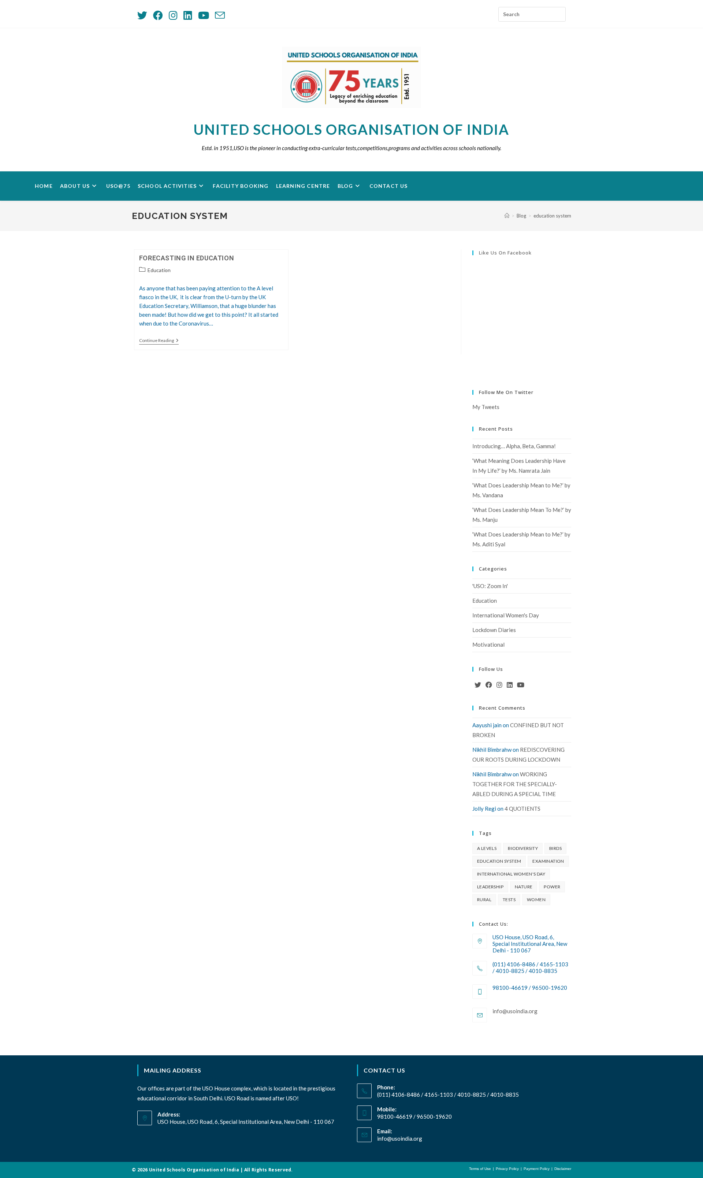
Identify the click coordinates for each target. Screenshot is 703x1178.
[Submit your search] (558, 11)
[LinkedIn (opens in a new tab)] (188, 15)
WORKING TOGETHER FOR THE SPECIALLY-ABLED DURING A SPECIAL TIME (514, 784)
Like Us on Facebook (505, 252)
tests (509, 899)
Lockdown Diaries (494, 630)
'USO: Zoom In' (490, 586)
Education (159, 270)
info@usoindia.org (515, 1011)
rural (484, 899)
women (536, 899)
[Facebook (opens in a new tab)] (158, 15)
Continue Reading (159, 341)
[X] (478, 685)
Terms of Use (480, 1169)
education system (552, 216)
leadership (490, 886)
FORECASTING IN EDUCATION (186, 258)
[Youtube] (520, 685)
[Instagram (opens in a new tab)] (173, 15)
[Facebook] (489, 685)
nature (523, 886)
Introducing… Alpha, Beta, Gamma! (514, 446)
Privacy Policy (507, 1169)
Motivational (488, 644)
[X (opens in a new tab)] (143, 15)
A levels (486, 848)
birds (555, 848)
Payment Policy (537, 1169)
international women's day (511, 874)
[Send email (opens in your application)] (220, 15)
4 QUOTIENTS (522, 808)
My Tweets (485, 407)
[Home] (507, 216)
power (552, 886)
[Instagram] (499, 685)
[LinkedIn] (510, 685)
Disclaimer (562, 1169)
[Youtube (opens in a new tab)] (203, 15)
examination (548, 861)
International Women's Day (505, 615)
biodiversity (523, 848)
